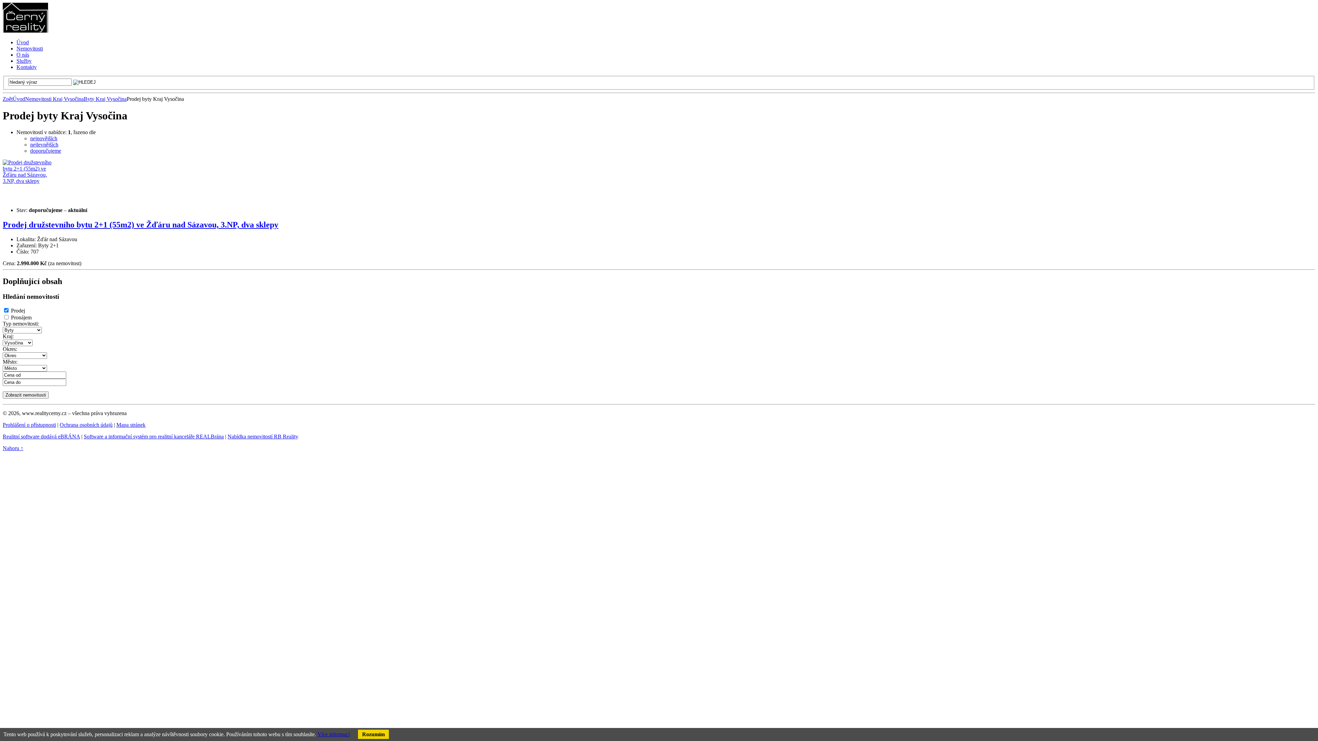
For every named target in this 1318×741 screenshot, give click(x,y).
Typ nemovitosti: (21, 324)
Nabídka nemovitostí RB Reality (263, 436)
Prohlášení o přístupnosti (29, 425)
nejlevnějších (44, 145)
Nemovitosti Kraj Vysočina (54, 99)
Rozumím (373, 734)
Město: (10, 362)
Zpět (8, 99)
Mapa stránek (131, 425)
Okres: (10, 349)
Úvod (19, 99)
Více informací (333, 734)
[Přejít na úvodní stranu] (25, 31)
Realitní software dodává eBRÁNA (41, 436)
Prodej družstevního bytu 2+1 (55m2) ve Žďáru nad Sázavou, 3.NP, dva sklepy (140, 224)
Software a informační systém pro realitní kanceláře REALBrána (154, 436)
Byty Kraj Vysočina (105, 99)
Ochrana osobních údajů (86, 425)
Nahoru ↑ (13, 448)
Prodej (18, 311)
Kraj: (8, 336)
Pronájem (21, 317)
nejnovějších (43, 138)
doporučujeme (45, 151)
